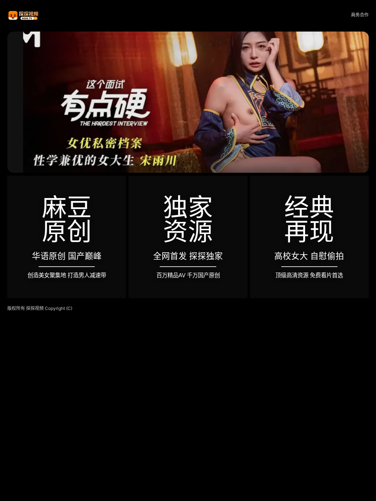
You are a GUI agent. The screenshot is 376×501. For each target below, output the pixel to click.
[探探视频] (23, 15)
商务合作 (360, 15)
